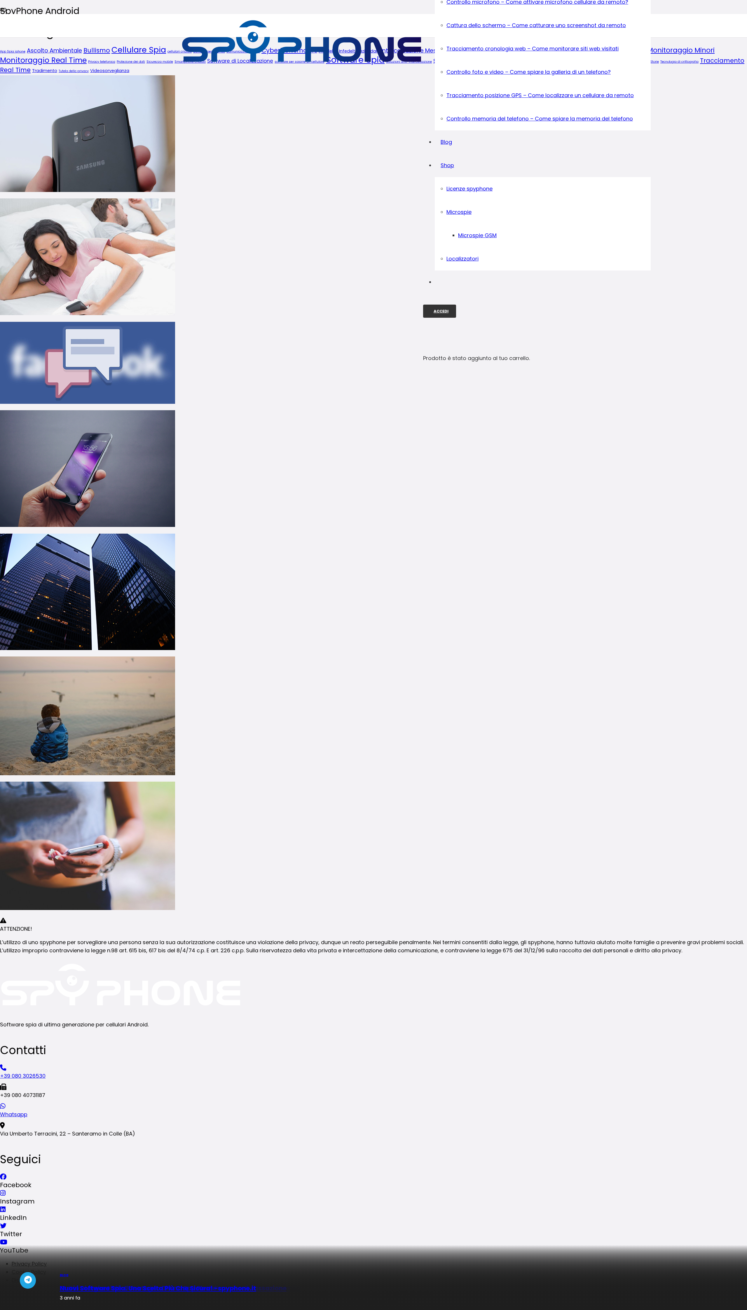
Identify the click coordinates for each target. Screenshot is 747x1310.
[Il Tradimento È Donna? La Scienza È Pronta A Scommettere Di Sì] (87, 313)
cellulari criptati (179, 51)
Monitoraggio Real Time (43, 60)
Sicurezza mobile (159, 62)
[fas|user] (2, 41)
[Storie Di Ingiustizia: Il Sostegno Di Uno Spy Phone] (87, 773)
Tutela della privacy (74, 71)
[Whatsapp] (373, 1106)
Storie (654, 62)
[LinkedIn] (3, 1209)
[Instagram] (3, 1193)
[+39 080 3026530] (373, 1068)
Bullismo (96, 50)
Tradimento (44, 71)
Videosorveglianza (109, 71)
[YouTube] (3, 1242)
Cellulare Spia (138, 49)
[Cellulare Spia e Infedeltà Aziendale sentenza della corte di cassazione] (87, 648)
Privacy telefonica (101, 62)
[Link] (302, 67)
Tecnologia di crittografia (679, 62)
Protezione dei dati (131, 62)
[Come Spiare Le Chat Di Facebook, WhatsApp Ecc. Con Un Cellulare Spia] (87, 402)
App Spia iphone (12, 51)
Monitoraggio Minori (681, 50)
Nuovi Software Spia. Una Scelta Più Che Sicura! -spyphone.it (158, 1288)
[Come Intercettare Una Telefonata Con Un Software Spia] (87, 525)
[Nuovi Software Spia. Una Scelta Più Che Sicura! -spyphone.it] (87, 908)
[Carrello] (426, 334)
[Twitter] (3, 1225)
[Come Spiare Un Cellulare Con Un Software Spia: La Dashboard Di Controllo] (87, 190)
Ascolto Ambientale (54, 51)
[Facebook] (3, 1176)
